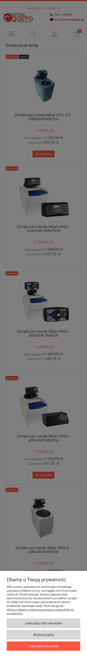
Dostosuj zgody (43, 634)
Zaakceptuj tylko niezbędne (43, 623)
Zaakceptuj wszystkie (43, 646)
